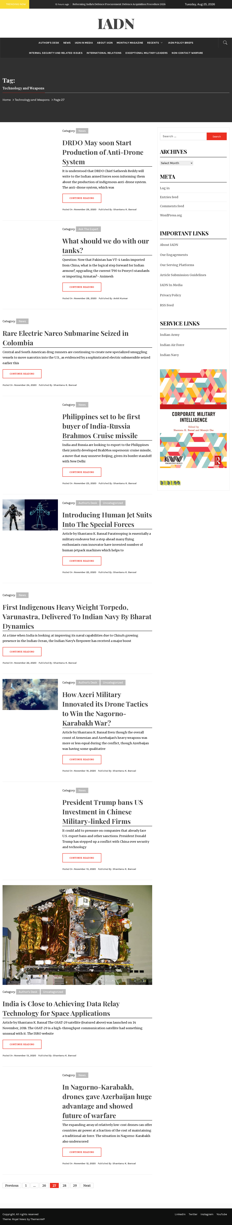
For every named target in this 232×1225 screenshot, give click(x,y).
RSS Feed (167, 305)
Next (87, 1185)
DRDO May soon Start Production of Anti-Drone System (102, 152)
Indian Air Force (172, 345)
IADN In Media (171, 285)
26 (44, 1185)
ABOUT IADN (105, 42)
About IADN (169, 245)
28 (64, 1185)
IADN (116, 23)
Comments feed (172, 206)
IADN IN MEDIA (84, 42)
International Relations (104, 52)
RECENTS (153, 42)
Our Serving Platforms (177, 265)
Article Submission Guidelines (183, 275)
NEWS (67, 42)
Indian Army (169, 335)
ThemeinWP (37, 1219)
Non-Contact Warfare (187, 52)
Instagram (207, 1214)
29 (75, 1185)
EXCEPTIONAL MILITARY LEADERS (147, 52)
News (82, 131)
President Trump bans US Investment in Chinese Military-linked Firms (102, 812)
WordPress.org (171, 215)
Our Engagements (174, 255)
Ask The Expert (88, 229)
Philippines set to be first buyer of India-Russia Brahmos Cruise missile (101, 426)
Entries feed (169, 197)
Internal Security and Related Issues (56, 52)
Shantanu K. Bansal (125, 209)
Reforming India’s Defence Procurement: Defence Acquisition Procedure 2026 (83, 4)
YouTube (222, 1214)
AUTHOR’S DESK (49, 42)
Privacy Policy (170, 295)
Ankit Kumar (120, 298)
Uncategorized (113, 503)
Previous (12, 1185)
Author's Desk (87, 503)
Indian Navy (169, 355)
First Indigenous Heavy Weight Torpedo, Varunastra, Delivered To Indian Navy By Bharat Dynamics (77, 616)
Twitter (193, 1214)
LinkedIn (180, 1214)
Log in (165, 188)
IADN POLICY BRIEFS (180, 42)
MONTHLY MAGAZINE (130, 42)
